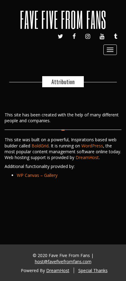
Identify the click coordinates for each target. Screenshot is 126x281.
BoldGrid (40, 146)
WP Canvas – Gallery (37, 175)
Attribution (63, 82)
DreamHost (87, 157)
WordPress (92, 146)
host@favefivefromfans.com (63, 261)
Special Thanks (93, 270)
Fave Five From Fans (63, 19)
